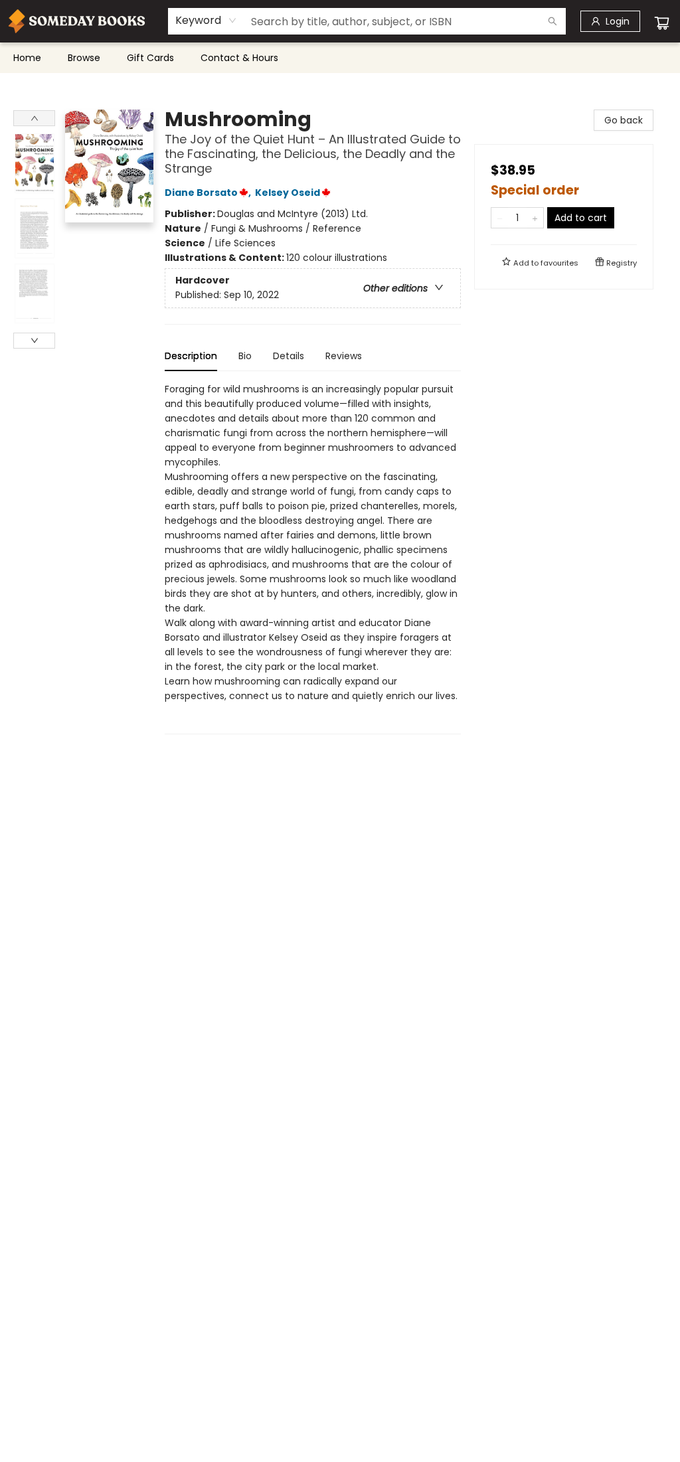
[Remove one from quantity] (499, 217)
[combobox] (206, 20)
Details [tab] (288, 356)
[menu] (340, 57)
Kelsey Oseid (287, 192)
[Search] (552, 21)
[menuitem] (27, 57)
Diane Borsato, (209, 192)
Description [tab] (191, 356)
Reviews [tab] (343, 356)
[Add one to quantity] (535, 217)
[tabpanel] (313, 558)
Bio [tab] (245, 356)
